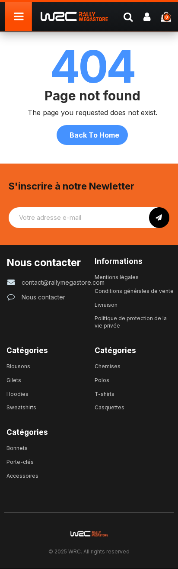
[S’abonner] (159, 217)
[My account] (146, 16)
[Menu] (18, 16)
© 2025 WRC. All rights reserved (89, 551)
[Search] (127, 16)
